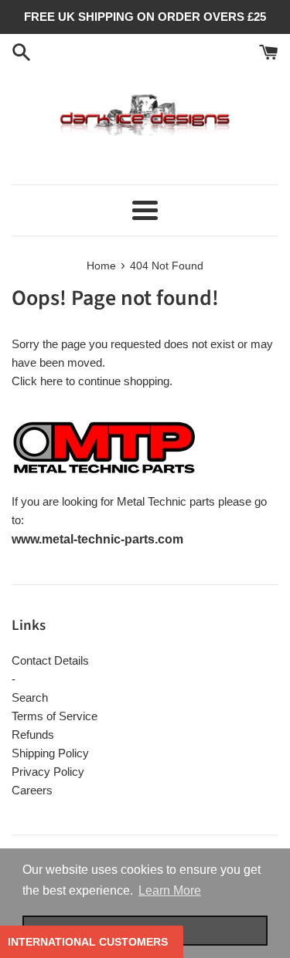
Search (30, 697)
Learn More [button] (169, 890)
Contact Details (50, 660)
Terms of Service (54, 716)
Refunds (33, 734)
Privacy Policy (48, 771)
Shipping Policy (50, 753)
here (51, 381)
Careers (32, 790)
